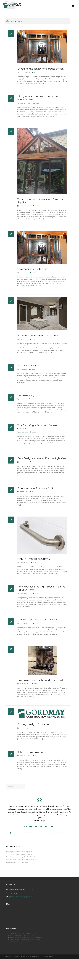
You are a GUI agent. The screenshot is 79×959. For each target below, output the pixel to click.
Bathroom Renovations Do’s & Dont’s (38, 335)
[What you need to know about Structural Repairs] (42, 161)
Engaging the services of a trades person (40, 68)
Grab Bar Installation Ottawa (33, 559)
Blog (36, 72)
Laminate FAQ (25, 395)
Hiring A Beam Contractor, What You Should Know (22, 857)
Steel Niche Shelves (28, 365)
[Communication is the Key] (42, 247)
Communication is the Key (32, 269)
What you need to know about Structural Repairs (21, 859)
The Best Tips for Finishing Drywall (37, 619)
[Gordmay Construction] (12, 5)
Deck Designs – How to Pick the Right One (41, 458)
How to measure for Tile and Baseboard (40, 680)
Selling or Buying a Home (31, 752)
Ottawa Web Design (41, 957)
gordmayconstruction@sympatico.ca (20, 897)
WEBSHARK (50, 957)
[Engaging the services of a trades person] (42, 47)
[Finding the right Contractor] (42, 713)
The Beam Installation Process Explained (19, 854)
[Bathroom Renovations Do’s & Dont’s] (42, 314)
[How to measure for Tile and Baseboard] (42, 660)
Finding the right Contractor (33, 724)
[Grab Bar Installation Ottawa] (42, 535)
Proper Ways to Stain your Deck (35, 488)
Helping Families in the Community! (17, 862)
